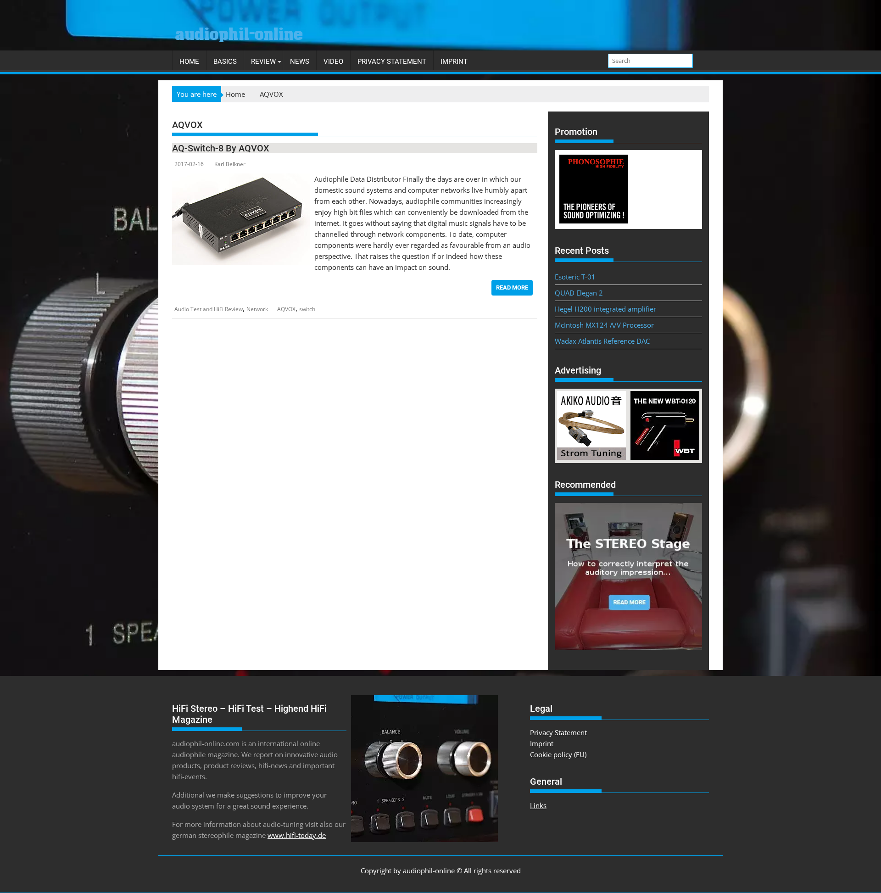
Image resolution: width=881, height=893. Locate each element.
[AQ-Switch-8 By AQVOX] (241, 179)
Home (189, 61)
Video (333, 61)
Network (257, 309)
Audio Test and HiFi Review (208, 309)
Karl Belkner (229, 164)
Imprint (454, 61)
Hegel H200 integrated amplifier (605, 308)
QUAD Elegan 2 (579, 292)
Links (538, 805)
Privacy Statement (391, 61)
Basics (225, 61)
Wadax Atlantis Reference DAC (602, 341)
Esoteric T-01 (575, 276)
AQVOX (286, 309)
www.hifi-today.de (297, 835)
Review (263, 61)
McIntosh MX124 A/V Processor (604, 324)
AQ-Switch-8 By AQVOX (220, 148)
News (299, 61)
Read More (512, 287)
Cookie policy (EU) (558, 754)
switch (307, 309)
